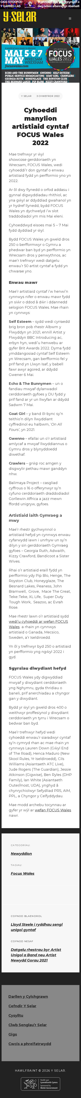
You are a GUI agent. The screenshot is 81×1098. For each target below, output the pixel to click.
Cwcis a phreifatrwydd (29, 1044)
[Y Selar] (20, 16)
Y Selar (26, 96)
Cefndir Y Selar (22, 1006)
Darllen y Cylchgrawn (28, 996)
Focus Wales (22, 873)
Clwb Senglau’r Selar (27, 1025)
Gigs (12, 1034)
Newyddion (21, 854)
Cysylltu (15, 1015)
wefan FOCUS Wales (53, 810)
